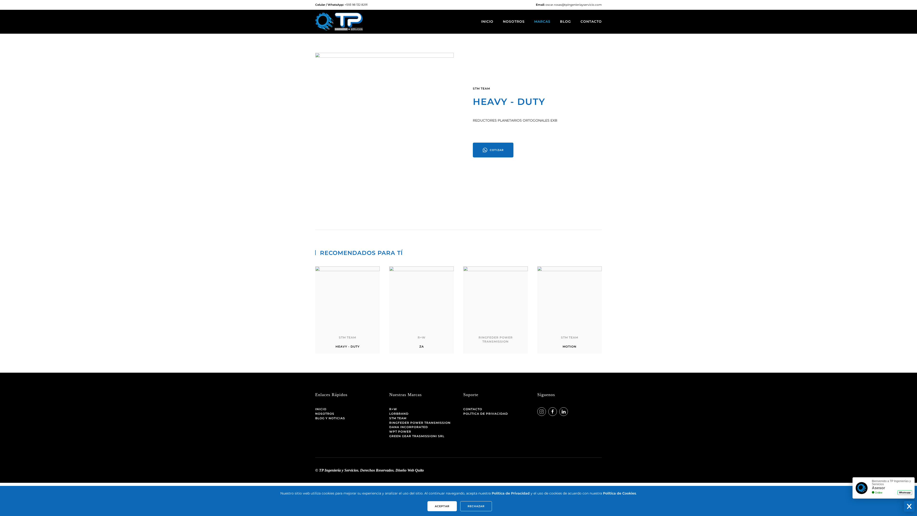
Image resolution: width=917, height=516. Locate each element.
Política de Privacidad (485, 413)
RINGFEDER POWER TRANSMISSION (420, 423)
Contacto (591, 21)
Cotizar (497, 150)
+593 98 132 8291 (356, 4)
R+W (393, 409)
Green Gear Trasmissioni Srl (416, 436)
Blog (565, 21)
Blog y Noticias (330, 418)
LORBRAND (399, 413)
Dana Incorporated (408, 427)
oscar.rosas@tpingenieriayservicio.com (573, 4)
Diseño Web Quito (409, 470)
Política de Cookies (619, 493)
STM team (481, 88)
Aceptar (442, 506)
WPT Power (400, 431)
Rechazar (476, 506)
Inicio (487, 21)
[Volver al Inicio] (339, 22)
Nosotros (514, 21)
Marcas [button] (542, 21)
